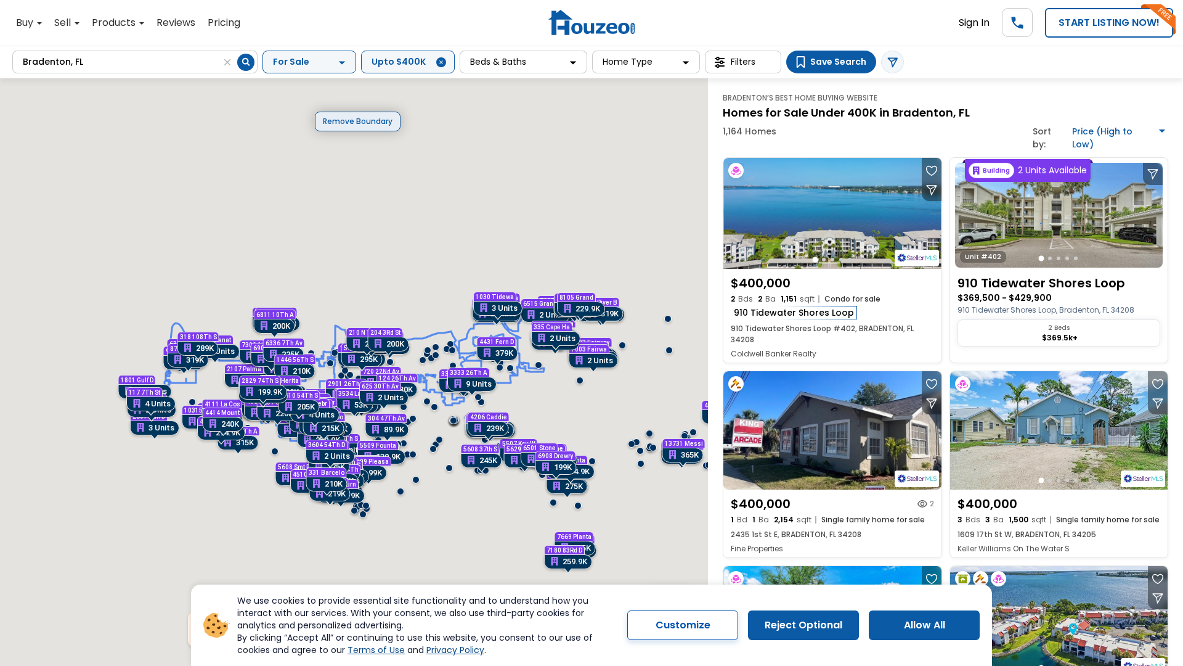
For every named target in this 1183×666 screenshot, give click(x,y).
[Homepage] (591, 22)
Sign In (974, 22)
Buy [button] (26, 22)
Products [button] (115, 22)
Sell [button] (63, 22)
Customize (683, 625)
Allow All (924, 625)
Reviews (176, 22)
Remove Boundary (357, 121)
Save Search (838, 62)
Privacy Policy (455, 650)
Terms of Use (376, 650)
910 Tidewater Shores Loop (794, 312)
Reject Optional (803, 625)
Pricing (224, 22)
